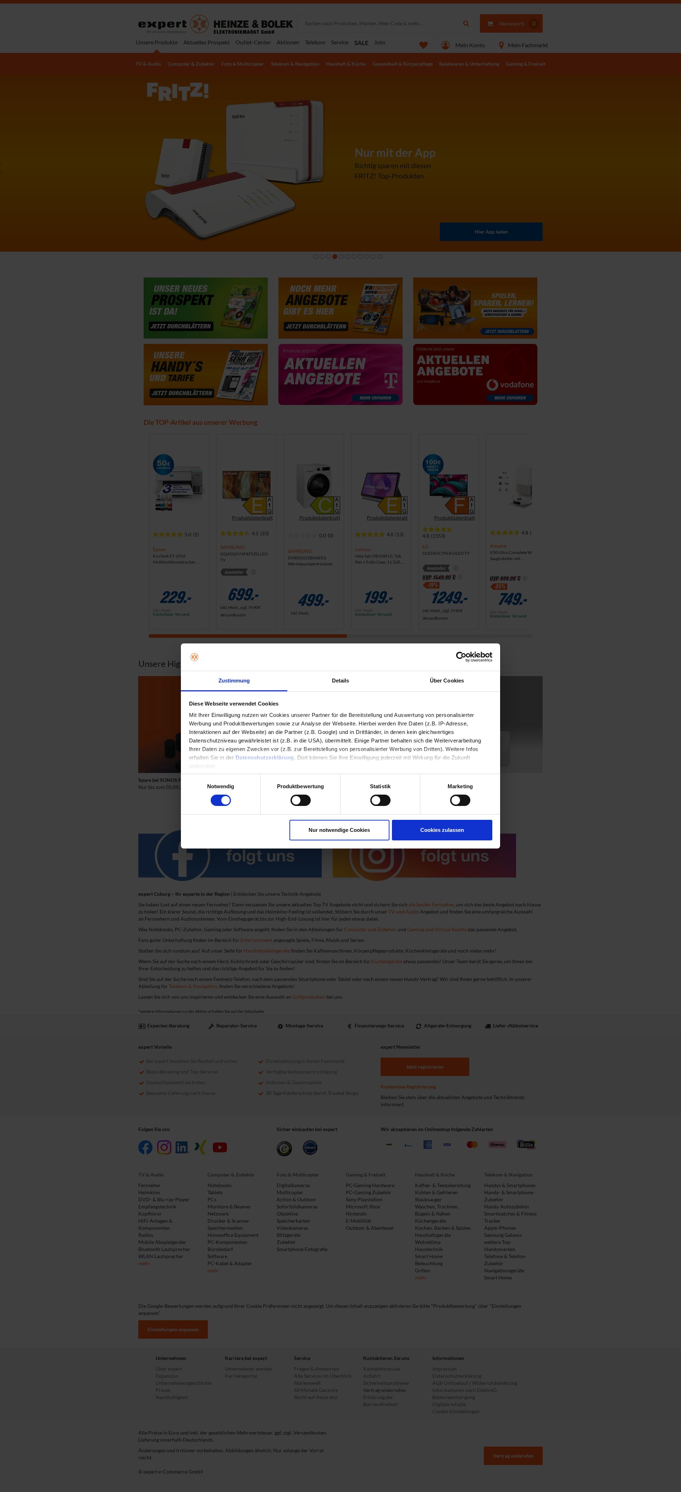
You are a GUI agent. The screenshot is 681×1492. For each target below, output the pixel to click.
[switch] (300, 800)
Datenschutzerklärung (265, 758)
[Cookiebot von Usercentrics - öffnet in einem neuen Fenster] (461, 657)
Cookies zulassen (442, 830)
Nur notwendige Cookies (339, 830)
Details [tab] (340, 681)
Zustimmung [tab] (234, 681)
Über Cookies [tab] (447, 681)
